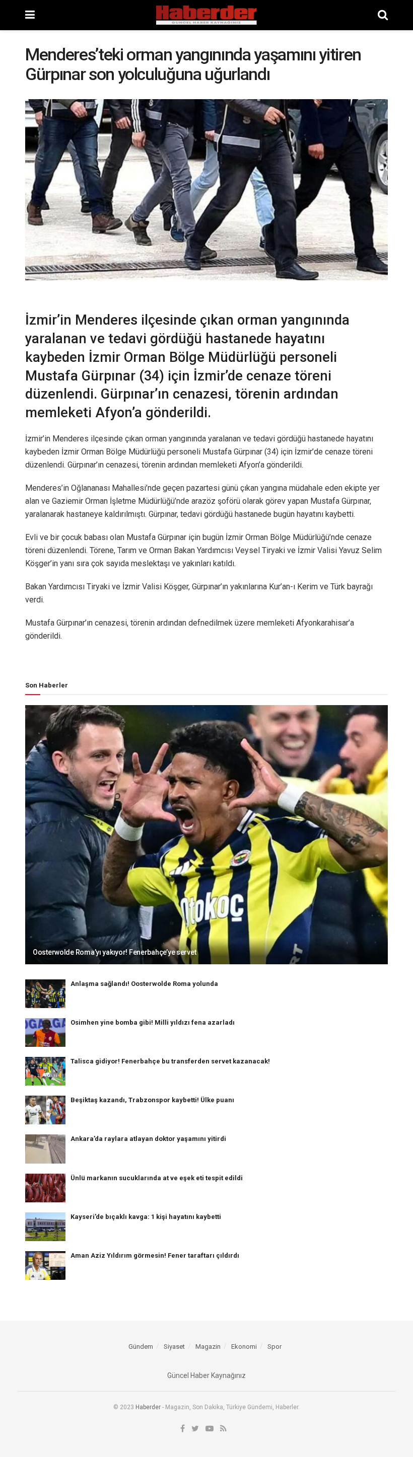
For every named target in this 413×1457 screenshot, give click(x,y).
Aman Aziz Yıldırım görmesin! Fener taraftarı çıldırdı (155, 1255)
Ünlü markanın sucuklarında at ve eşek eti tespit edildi (157, 1178)
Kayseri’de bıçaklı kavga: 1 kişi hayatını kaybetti (146, 1216)
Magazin (208, 1346)
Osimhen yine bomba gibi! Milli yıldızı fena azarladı (153, 1022)
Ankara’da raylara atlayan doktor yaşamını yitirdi (148, 1138)
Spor (274, 1346)
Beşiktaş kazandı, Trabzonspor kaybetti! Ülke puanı (152, 1100)
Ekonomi (244, 1346)
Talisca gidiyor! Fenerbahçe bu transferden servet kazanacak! (170, 1061)
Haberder (148, 1407)
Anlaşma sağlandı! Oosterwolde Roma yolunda (144, 983)
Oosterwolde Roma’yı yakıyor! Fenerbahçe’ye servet (114, 952)
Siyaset (174, 1346)
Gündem (140, 1346)
